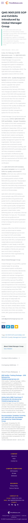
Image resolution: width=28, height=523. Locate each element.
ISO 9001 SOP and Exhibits (13, 335)
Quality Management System (17, 337)
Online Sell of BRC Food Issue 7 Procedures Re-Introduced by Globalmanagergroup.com (12, 399)
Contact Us (14, 461)
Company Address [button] (9, 365)
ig (15, 505)
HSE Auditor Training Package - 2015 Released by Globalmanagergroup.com (14, 377)
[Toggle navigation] (2, 2)
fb (12, 505)
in (9, 505)
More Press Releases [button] (10, 372)
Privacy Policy (14, 486)
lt (17, 505)
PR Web (14, 473)
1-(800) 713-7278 (16, 498)
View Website (8, 348)
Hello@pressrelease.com (16, 500)
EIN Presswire (14, 471)
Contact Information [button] (10, 358)
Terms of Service (14, 488)
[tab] (14, 358)
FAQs (14, 458)
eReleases (14, 476)
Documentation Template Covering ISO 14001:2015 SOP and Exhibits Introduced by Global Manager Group (13, 418)
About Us (14, 456)
